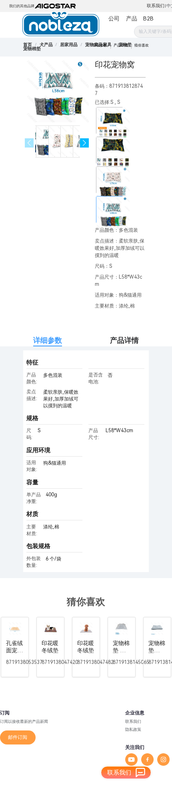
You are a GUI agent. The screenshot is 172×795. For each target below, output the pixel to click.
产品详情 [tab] (124, 340)
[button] (84, 143)
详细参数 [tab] (47, 340)
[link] (46, 44)
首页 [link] (27, 44)
